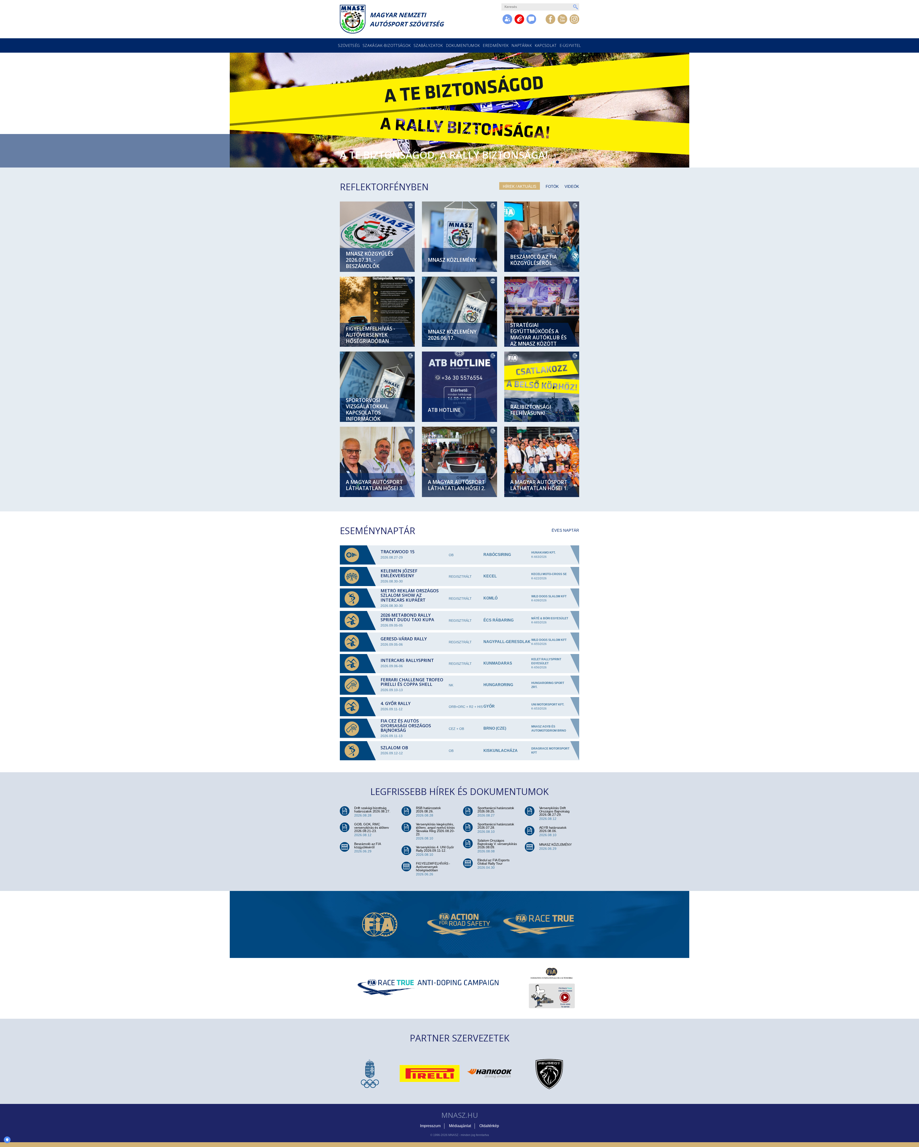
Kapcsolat (546, 45)
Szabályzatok (428, 45)
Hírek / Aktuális (519, 187)
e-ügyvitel (570, 45)
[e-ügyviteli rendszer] (519, 19)
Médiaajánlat (460, 1126)
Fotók (552, 187)
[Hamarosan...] (531, 19)
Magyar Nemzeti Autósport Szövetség (407, 19)
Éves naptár (565, 530)
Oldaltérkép (489, 1126)
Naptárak (521, 45)
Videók (572, 187)
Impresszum (430, 1126)
